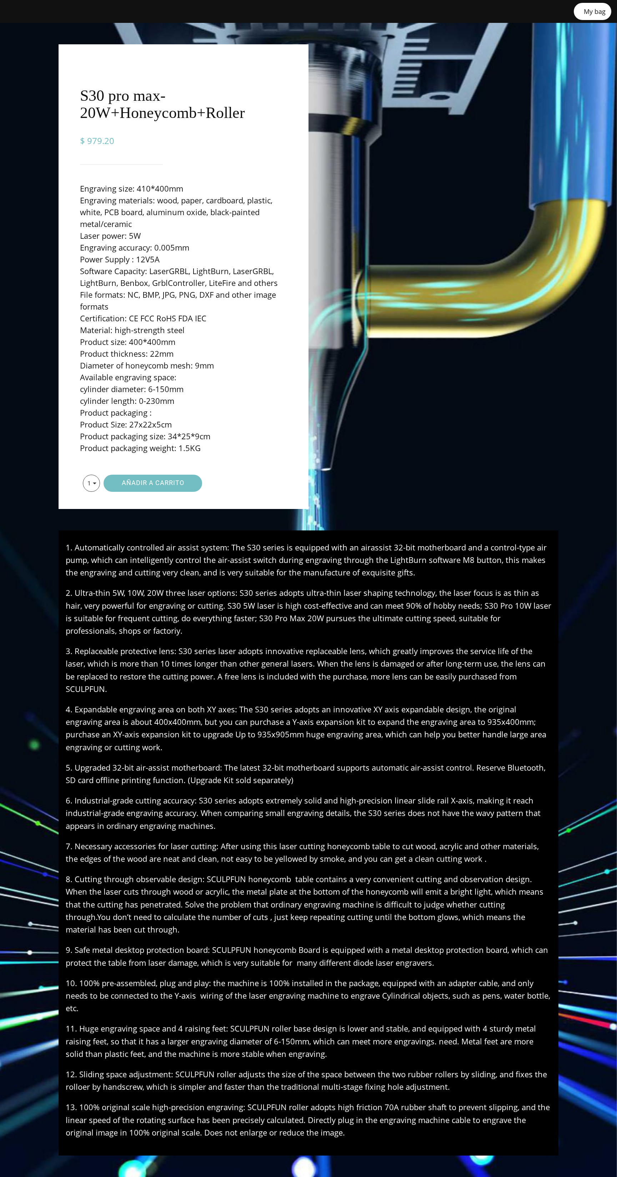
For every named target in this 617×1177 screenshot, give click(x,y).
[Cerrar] (14, 11)
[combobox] (91, 483)
